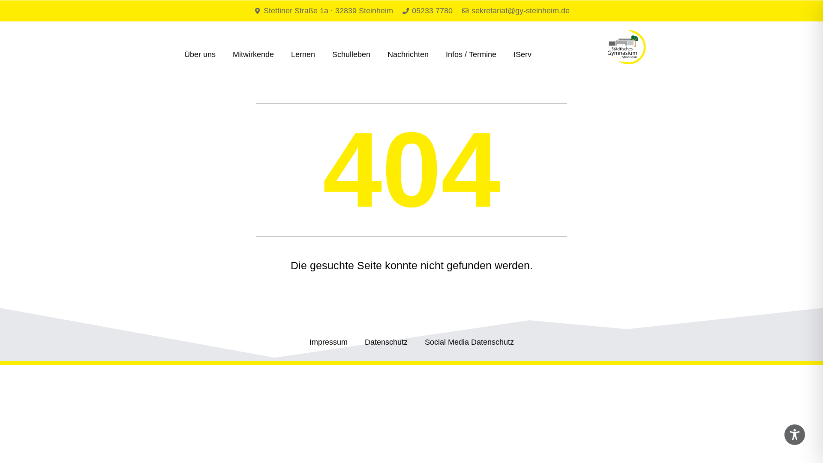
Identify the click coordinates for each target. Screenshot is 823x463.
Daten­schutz (386, 342)
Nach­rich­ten (408, 54)
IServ (523, 54)
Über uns (200, 54)
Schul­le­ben (351, 54)
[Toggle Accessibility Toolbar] (795, 435)
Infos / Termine (471, 54)
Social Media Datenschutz (469, 342)
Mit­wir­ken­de (253, 54)
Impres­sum (328, 342)
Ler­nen (303, 54)
